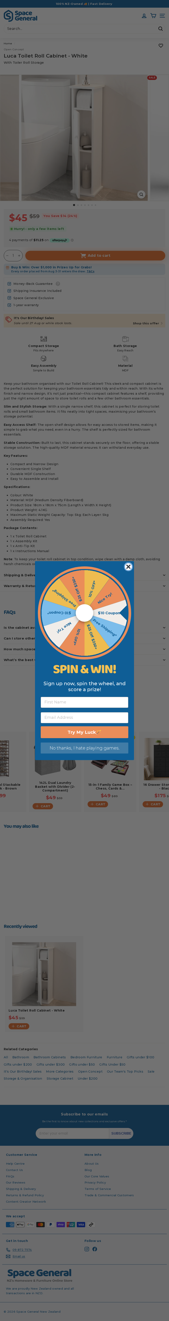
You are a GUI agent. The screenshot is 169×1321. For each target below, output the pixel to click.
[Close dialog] (128, 567)
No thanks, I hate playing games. (84, 748)
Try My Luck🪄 (84, 732)
